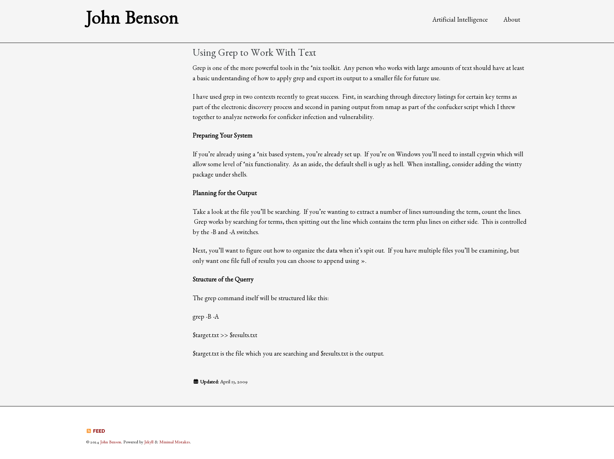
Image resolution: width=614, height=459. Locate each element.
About (511, 21)
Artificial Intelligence (460, 21)
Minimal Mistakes (175, 443)
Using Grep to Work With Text (254, 54)
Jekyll (149, 443)
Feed (98, 431)
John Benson (132, 21)
